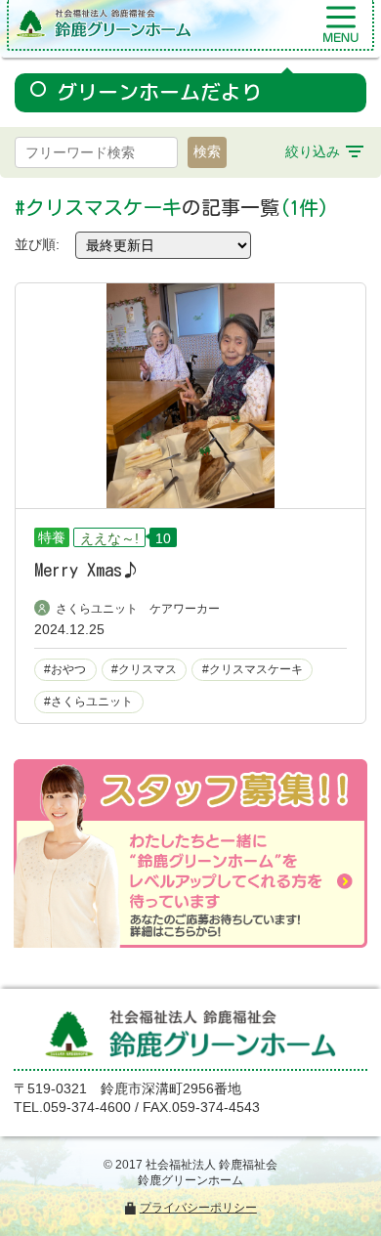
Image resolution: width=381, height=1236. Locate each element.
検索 (207, 151)
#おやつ (65, 669)
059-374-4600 (87, 1107)
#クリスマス (144, 669)
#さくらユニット (88, 701)
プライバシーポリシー (198, 1208)
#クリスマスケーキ (252, 669)
